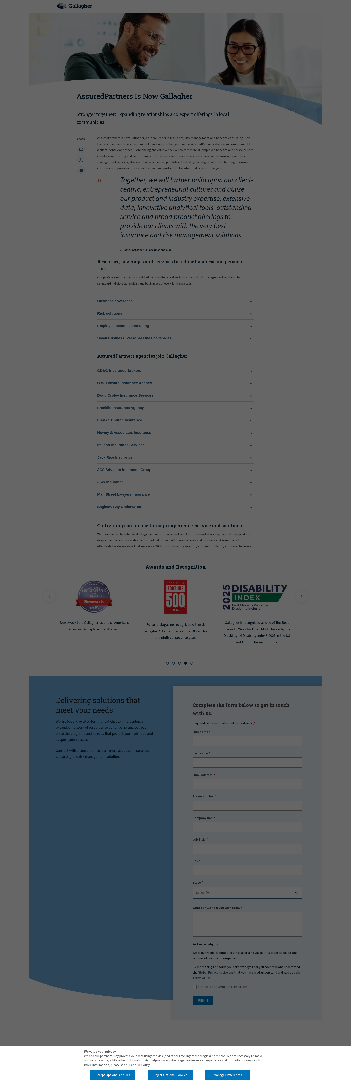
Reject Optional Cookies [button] (170, 1075)
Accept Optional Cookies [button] (113, 1075)
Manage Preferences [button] (228, 1075)
